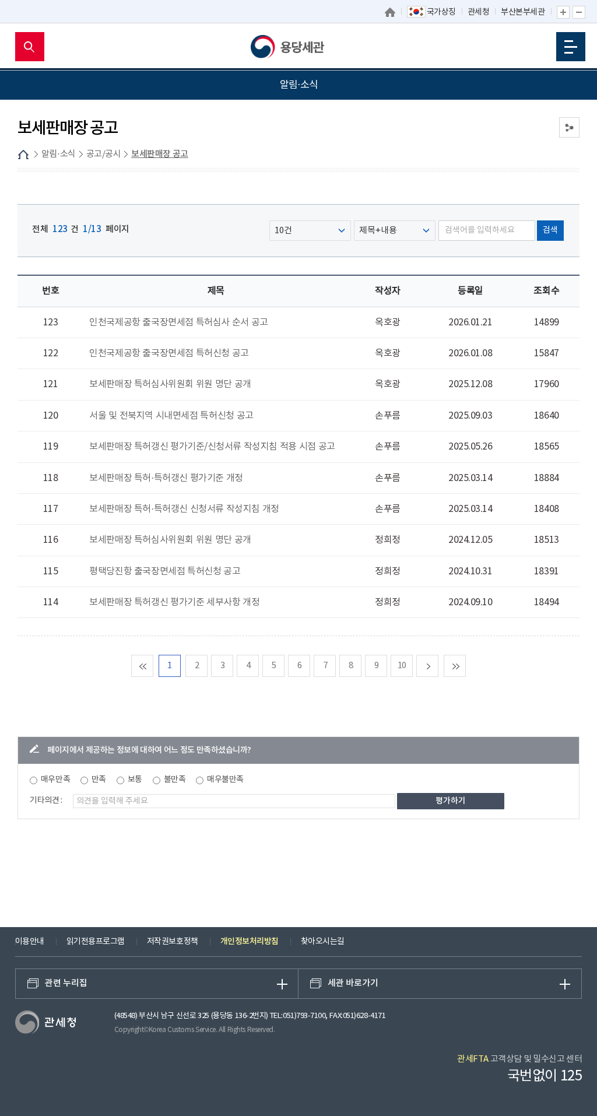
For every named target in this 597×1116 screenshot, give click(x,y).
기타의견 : (46, 800)
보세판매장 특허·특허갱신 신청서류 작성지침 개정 (184, 509)
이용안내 (29, 941)
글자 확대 (563, 12)
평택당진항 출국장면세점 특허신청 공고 (164, 571)
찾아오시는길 (323, 941)
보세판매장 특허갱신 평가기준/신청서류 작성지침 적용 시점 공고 (212, 446)
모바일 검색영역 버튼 (29, 46)
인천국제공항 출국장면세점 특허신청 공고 (168, 353)
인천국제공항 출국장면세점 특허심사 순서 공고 (178, 322)
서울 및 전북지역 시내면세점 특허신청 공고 (171, 415)
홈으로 (390, 12)
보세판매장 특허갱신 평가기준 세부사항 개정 (174, 602)
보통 (135, 779)
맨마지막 (465, 666)
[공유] (569, 127)
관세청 (479, 12)
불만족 (175, 779)
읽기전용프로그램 (95, 941)
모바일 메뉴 (570, 46)
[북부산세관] (298, 46)
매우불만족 (225, 779)
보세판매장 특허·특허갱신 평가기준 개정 (166, 478)
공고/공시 (103, 154)
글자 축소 (579, 12)
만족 (99, 779)
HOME (23, 154)
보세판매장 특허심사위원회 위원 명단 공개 (170, 384)
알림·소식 (58, 154)
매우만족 (55, 779)
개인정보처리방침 (249, 941)
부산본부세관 (523, 12)
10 (402, 666)
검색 (550, 230)
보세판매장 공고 (159, 154)
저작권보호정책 (172, 941)
